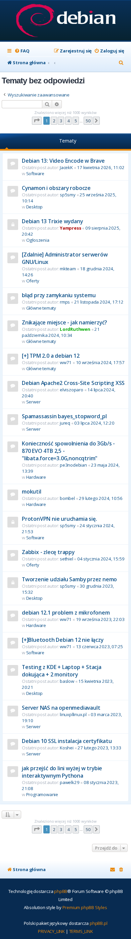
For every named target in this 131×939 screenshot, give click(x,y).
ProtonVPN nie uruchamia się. (59, 518)
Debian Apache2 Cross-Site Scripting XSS (73, 383)
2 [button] (54, 121)
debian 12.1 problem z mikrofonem (66, 612)
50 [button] (88, 121)
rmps (65, 302)
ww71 (66, 362)
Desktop (34, 207)
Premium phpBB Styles (84, 907)
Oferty (32, 281)
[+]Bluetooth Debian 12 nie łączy (62, 639)
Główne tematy (41, 308)
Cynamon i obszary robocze (56, 188)
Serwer (33, 402)
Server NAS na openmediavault (61, 707)
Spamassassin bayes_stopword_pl (64, 416)
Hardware (36, 477)
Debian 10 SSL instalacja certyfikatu (67, 741)
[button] (37, 121)
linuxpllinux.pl (73, 714)
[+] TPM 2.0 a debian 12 (50, 355)
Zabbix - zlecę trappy (48, 552)
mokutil (31, 491)
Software (35, 173)
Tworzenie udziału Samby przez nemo (69, 579)
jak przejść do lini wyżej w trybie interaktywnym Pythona (62, 772)
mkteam (68, 269)
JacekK (66, 167)
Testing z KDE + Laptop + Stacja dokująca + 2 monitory (61, 670)
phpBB (60, 891)
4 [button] (68, 121)
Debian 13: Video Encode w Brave (63, 160)
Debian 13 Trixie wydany (52, 221)
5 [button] (76, 121)
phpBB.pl (98, 923)
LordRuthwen (75, 329)
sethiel (66, 559)
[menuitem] (21, 51)
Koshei (67, 748)
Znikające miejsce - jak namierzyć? (64, 322)
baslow (67, 681)
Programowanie (42, 794)
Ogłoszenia (37, 240)
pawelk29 (69, 782)
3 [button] (61, 121)
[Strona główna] (65, 21)
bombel (67, 498)
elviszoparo (71, 390)
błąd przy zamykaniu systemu (59, 295)
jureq (65, 423)
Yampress (70, 228)
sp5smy (68, 195)
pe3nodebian (73, 465)
